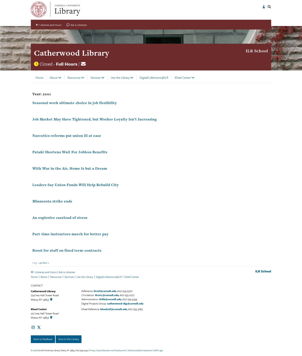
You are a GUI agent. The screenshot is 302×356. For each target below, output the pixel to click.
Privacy (92, 350)
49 (40, 262)
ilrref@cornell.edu (105, 291)
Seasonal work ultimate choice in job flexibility (74, 102)
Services (96, 77)
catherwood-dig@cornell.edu (125, 303)
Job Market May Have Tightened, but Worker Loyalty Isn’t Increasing (94, 119)
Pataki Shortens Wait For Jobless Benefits (69, 152)
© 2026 (34, 350)
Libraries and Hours (45, 272)
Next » (45, 262)
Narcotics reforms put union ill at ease (66, 135)
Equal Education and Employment (111, 350)
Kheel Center (183, 77)
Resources (74, 77)
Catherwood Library (71, 52)
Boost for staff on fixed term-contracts (66, 250)
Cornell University (39, 9)
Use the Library (120, 77)
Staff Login (158, 350)
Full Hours (66, 64)
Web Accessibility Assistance (140, 350)
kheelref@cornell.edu (113, 309)
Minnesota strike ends (52, 201)
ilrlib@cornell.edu (110, 299)
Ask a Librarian (67, 272)
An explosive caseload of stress (59, 217)
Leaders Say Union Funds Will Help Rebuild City (75, 184)
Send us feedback (43, 339)
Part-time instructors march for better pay (70, 233)
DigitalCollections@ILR (154, 77)
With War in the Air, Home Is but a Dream (69, 168)
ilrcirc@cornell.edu (107, 295)
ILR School (257, 51)
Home (39, 77)
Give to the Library (68, 339)
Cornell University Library (67, 9)
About (54, 77)
